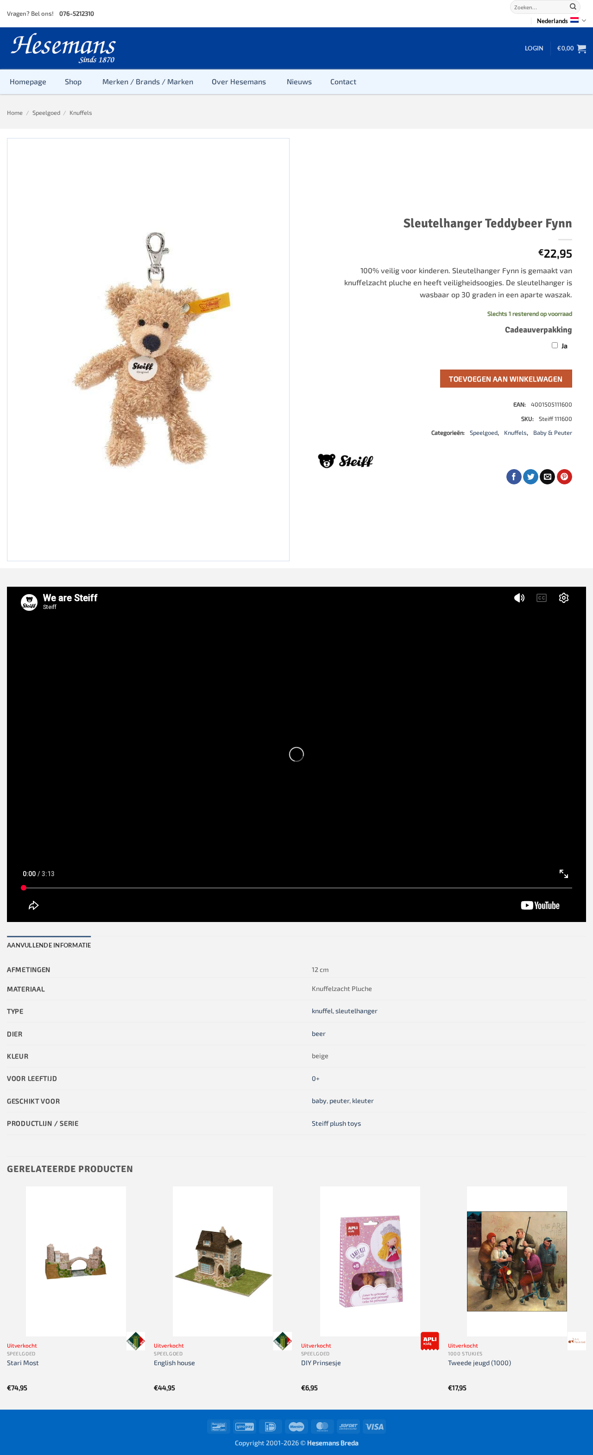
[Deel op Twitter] (530, 477)
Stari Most (23, 1363)
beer (319, 1033)
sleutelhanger (356, 1011)
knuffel (322, 1011)
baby (319, 1100)
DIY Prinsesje (321, 1363)
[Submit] (573, 7)
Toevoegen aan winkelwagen (506, 378)
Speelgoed (46, 112)
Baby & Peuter (552, 432)
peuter (339, 1100)
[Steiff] (345, 461)
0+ (316, 1078)
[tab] (49, 945)
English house (174, 1363)
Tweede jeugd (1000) (479, 1363)
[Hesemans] (63, 48)
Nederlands (552, 21)
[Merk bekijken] (135, 1341)
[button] (534, 48)
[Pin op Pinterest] (564, 477)
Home (15, 112)
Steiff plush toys (336, 1123)
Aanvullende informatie (49, 945)
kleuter (363, 1100)
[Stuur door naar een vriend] (547, 477)
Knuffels (80, 112)
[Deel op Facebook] (514, 477)
